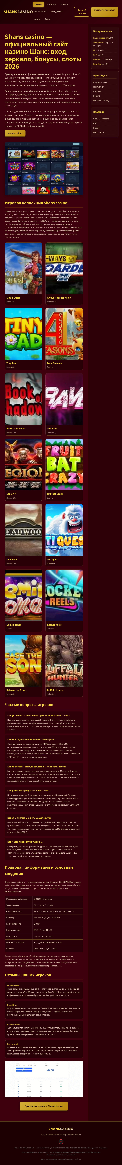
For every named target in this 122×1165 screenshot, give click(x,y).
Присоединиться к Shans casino (44, 1106)
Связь (48, 19)
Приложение (40, 11)
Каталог (38, 4)
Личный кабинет (81, 12)
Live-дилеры (56, 11)
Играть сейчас (15, 133)
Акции (37, 19)
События (51, 4)
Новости (65, 4)
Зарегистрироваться (104, 10)
